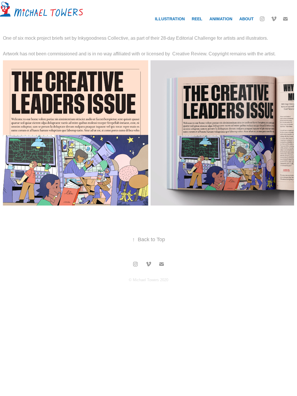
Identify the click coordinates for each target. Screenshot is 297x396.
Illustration (170, 19)
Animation (220, 19)
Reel (197, 19)
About (246, 19)
